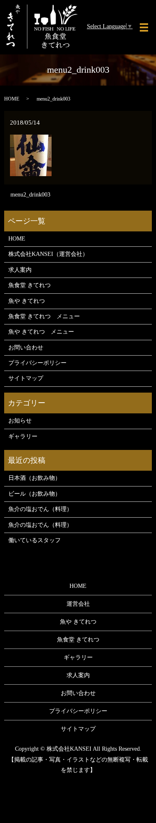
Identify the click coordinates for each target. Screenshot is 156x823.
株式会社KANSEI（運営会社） (48, 254)
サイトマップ (25, 378)
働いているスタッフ (34, 540)
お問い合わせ (25, 347)
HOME (11, 99)
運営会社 (78, 604)
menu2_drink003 (30, 195)
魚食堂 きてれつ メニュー (44, 316)
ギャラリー (22, 436)
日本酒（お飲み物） (34, 478)
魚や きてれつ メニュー (41, 332)
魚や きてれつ (26, 301)
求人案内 (20, 270)
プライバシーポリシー (37, 363)
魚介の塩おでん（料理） (40, 509)
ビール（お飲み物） (34, 494)
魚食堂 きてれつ (29, 285)
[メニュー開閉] (144, 27)
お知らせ (20, 421)
